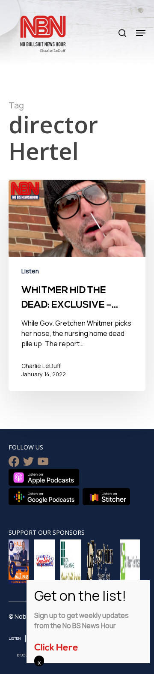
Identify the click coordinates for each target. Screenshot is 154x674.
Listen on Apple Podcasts (44, 477)
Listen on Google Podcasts (44, 496)
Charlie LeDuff (41, 366)
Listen (30, 271)
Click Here (56, 648)
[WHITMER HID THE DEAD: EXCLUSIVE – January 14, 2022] (77, 285)
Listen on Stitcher (106, 496)
